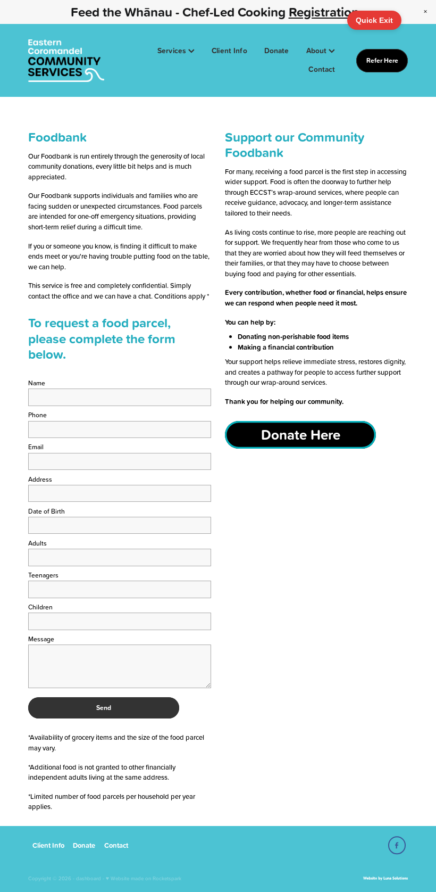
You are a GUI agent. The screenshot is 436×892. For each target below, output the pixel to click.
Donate (276, 50)
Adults (37, 543)
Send (103, 707)
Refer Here (382, 60)
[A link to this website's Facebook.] (397, 845)
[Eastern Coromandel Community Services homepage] (66, 60)
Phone (37, 415)
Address (40, 479)
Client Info (229, 50)
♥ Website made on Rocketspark (143, 878)
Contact (321, 69)
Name (36, 383)
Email (36, 447)
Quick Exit (374, 20)
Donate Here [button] (300, 434)
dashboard (88, 878)
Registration (324, 11)
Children (40, 607)
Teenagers (43, 575)
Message (41, 639)
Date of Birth (46, 511)
